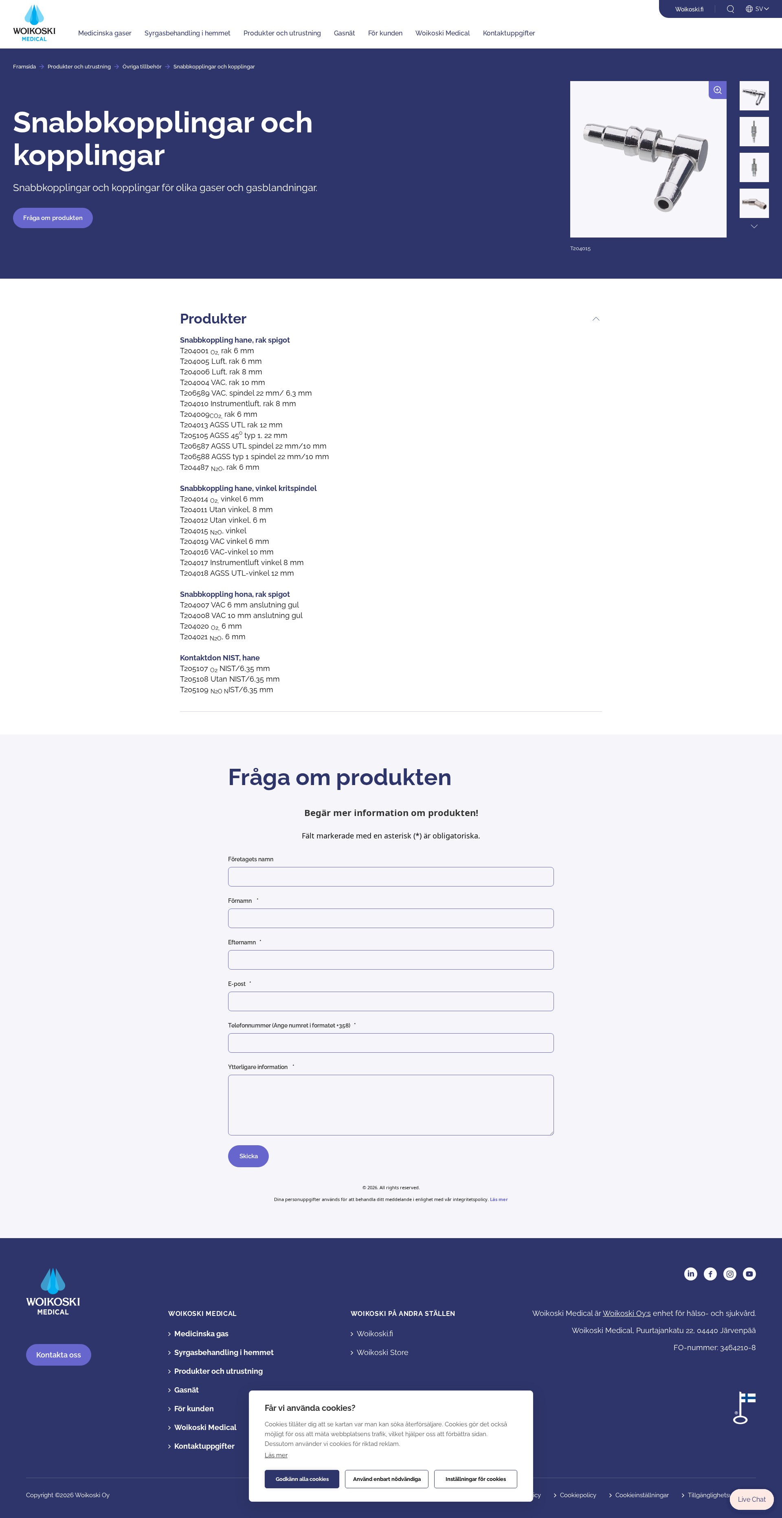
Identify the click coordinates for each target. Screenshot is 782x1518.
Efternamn (242, 942)
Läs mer (276, 1455)
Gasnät (344, 33)
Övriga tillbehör (142, 67)
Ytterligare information (258, 1067)
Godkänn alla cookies (302, 1479)
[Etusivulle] (34, 22)
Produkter (213, 318)
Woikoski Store (383, 1352)
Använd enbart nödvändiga (387, 1479)
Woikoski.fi (689, 9)
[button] (648, 167)
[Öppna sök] (730, 9)
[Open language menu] (757, 9)
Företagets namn (251, 859)
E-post (237, 984)
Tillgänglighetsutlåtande (722, 1495)
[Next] (754, 226)
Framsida (24, 67)
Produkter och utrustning (282, 33)
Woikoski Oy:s (627, 1313)
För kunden (385, 33)
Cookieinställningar (642, 1495)
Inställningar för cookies (476, 1479)
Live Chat (752, 1499)
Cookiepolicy (578, 1495)
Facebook (710, 1273)
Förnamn (240, 901)
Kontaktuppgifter (509, 33)
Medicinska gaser (105, 33)
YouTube (749, 1273)
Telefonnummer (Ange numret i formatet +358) (289, 1025)
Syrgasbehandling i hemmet (188, 33)
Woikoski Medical (442, 33)
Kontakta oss (58, 1355)
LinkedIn (690, 1273)
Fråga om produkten (53, 218)
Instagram (729, 1273)
